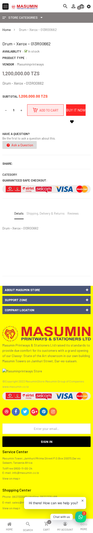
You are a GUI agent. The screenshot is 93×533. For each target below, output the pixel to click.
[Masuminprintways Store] (46, 333)
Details (19, 213)
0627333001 (19, 496)
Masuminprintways (30, 64)
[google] (34, 412)
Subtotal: (10, 96)
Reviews (73, 213)
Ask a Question (22, 145)
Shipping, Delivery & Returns (45, 213)
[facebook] (16, 412)
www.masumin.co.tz (15, 386)
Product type (13, 58)
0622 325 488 (48, 496)
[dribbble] (6, 412)
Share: (7, 163)
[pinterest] (44, 412)
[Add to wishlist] (72, 121)
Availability (11, 51)
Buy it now (76, 110)
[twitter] (25, 412)
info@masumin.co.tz (25, 472)
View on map (10, 478)
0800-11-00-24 (23, 468)
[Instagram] (53, 412)
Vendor (8, 64)
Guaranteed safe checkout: (24, 180)
